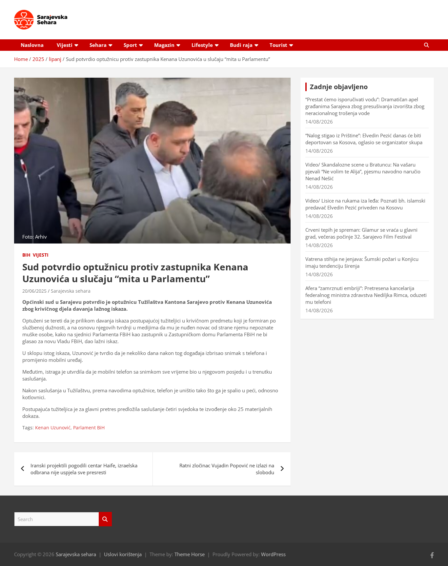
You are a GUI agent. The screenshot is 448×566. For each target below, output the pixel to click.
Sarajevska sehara (71, 291)
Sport (130, 45)
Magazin (164, 45)
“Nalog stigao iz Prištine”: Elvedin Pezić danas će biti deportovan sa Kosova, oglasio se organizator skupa (363, 139)
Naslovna (32, 45)
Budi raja (241, 45)
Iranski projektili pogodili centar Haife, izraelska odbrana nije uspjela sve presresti (84, 469)
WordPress (273, 554)
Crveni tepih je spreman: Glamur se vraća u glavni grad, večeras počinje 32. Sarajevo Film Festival (361, 233)
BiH (26, 255)
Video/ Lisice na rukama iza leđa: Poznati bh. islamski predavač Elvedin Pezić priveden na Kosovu (365, 204)
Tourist (278, 45)
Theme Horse (189, 554)
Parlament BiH (89, 427)
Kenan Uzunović (53, 427)
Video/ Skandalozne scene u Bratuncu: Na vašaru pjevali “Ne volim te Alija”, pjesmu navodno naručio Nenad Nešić (362, 171)
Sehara (98, 45)
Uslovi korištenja (123, 554)
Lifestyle (202, 45)
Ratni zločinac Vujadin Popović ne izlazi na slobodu (226, 469)
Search (105, 519)
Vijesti (64, 45)
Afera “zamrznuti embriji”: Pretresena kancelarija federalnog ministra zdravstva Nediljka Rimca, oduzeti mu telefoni (366, 295)
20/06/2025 (34, 291)
